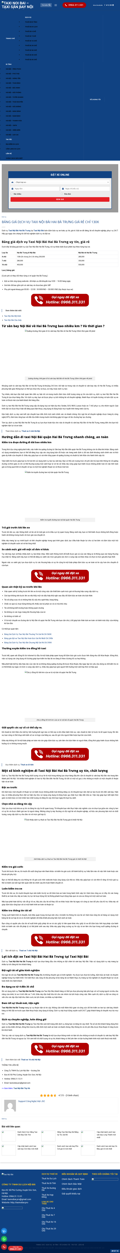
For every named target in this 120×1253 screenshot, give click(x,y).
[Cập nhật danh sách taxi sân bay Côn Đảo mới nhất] (9, 1150)
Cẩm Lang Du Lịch (13, 149)
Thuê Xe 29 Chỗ (31, 45)
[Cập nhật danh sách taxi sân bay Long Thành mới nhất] (88, 1136)
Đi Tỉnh (8, 64)
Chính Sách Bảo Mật (14, 158)
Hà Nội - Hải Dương (13, 106)
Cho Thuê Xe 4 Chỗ (48, 1209)
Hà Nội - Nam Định (13, 116)
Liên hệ (8, 153)
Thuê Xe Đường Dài (49, 1189)
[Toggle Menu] (4, 12)
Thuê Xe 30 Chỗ (31, 50)
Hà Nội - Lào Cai (12, 135)
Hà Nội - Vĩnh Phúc (13, 69)
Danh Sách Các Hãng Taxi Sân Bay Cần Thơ (27, 1133)
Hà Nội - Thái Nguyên (14, 102)
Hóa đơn (67, 194)
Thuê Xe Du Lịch (31, 27)
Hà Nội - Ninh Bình (13, 111)
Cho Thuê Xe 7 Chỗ (48, 1216)
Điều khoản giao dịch (72, 1189)
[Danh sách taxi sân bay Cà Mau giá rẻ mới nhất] (88, 1150)
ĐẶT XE (115, 1251)
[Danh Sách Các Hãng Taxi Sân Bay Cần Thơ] (9, 1136)
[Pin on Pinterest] (111, 5)
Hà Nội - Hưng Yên (13, 78)
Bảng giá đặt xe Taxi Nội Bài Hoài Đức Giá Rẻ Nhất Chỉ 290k (28, 638)
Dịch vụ (28, 17)
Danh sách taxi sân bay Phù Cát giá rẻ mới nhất (67, 1147)
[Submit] (49, 5)
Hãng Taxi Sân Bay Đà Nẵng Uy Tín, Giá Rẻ (67, 1133)
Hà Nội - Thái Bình (13, 83)
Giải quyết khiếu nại (71, 1193)
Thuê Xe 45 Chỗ (31, 59)
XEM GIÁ (60, 199)
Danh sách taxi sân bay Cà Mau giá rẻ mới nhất (107, 1147)
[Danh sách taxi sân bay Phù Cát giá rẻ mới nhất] (48, 1150)
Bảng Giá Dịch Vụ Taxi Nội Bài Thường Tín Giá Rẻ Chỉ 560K (27, 634)
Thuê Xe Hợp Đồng (47, 1196)
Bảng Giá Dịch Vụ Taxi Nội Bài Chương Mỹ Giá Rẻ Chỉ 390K (28, 642)
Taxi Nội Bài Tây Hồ (21, 1088)
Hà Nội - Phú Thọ (12, 74)
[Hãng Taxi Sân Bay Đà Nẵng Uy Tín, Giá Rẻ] (48, 1136)
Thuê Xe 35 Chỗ (31, 55)
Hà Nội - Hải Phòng (13, 92)
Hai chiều (17, 194)
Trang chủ (10, 38)
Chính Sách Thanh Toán (73, 1179)
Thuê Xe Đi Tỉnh (31, 22)
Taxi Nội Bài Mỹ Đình (12, 316)
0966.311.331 (15, 1248)
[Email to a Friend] (109, 5)
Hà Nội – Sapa (11, 125)
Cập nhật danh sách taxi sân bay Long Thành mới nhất (106, 1135)
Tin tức (9, 139)
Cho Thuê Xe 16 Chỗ (49, 1223)
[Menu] (56, 5)
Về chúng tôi (95, 99)
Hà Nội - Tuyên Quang (14, 97)
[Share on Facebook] (104, 5)
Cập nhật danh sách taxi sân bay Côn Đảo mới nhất (28, 1147)
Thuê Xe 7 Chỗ (30, 36)
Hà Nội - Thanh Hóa (14, 121)
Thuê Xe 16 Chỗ (31, 41)
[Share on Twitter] (107, 5)
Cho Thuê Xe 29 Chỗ (49, 1230)
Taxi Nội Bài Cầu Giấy (13, 320)
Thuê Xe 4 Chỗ (30, 31)
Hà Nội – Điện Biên (13, 130)
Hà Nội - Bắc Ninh (13, 88)
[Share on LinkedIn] (113, 5)
